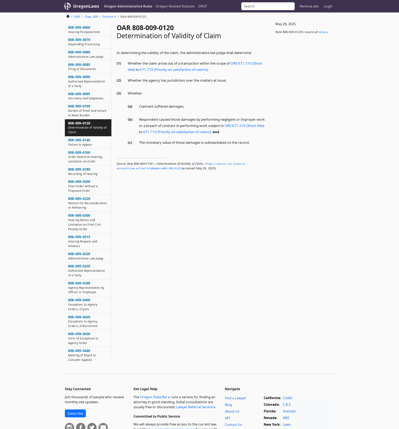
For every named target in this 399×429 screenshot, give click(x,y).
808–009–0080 (85, 54)
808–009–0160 (85, 156)
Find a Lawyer (235, 398)
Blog (228, 404)
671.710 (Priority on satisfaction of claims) (173, 69)
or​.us (322, 32)
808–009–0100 (87, 110)
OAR (77, 16)
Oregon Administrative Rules (128, 6)
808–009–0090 (86, 81)
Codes (288, 398)
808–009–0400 (82, 304)
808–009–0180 (82, 171)
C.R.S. (287, 404)
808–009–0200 (83, 186)
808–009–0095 (85, 96)
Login (328, 6)
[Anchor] (254, 52)
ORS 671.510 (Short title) (244, 125)
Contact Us (233, 424)
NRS (286, 417)
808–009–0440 (82, 355)
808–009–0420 (82, 321)
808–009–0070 (84, 41)
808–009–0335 (86, 270)
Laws (287, 424)
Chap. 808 (91, 16)
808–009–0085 (82, 66)
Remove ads (309, 6)
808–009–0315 (82, 241)
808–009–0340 (86, 287)
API (227, 418)
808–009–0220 (87, 203)
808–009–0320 (85, 256)
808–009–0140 (80, 142)
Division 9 (109, 16)
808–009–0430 (83, 338)
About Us (232, 411)
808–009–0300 (84, 222)
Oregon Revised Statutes (175, 6)
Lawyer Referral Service (194, 407)
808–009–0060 (84, 29)
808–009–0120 (87, 127)
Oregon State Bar (153, 397)
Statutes (289, 411)
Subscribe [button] (75, 413)
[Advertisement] (303, 106)
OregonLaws (86, 6)
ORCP (202, 6)
